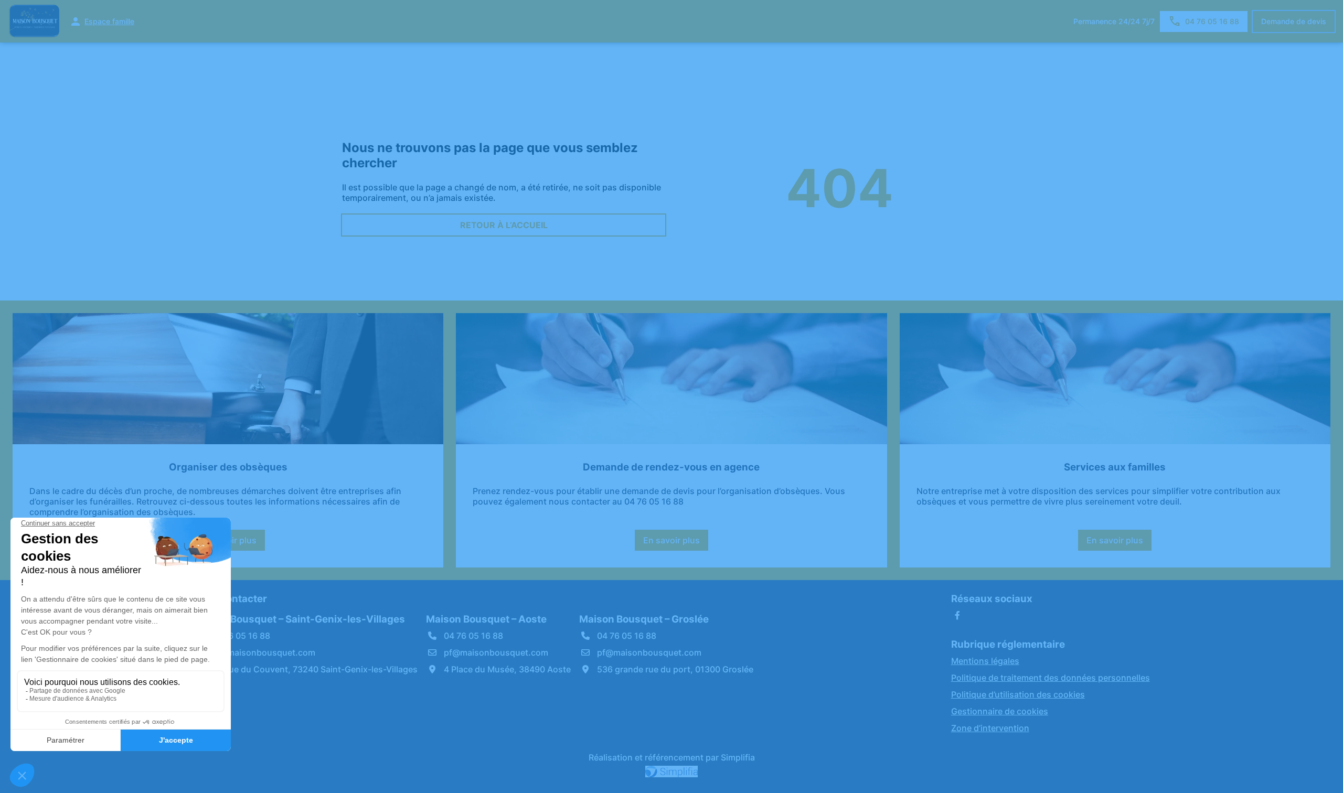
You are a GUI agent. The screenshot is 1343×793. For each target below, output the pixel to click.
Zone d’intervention (990, 728)
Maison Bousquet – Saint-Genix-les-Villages (299, 619)
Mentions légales (985, 661)
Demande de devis (1293, 21)
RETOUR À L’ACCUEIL (504, 225)
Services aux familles (1115, 467)
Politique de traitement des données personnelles (1050, 677)
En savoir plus (675, 543)
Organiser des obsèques (228, 467)
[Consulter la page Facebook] (957, 615)
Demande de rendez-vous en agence (671, 467)
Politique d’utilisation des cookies (1018, 694)
